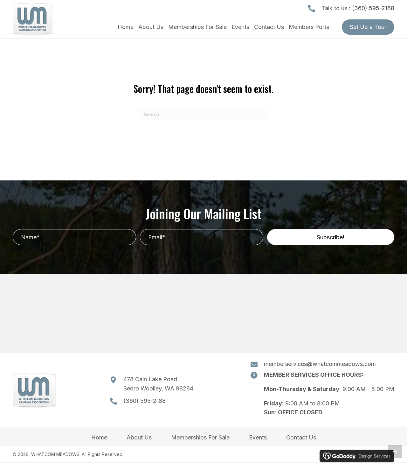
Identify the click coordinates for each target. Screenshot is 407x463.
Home (99, 437)
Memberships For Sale (200, 437)
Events (258, 437)
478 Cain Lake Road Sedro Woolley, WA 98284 (158, 384)
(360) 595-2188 (373, 8)
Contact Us (301, 437)
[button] (330, 237)
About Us (139, 437)
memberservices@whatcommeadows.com (320, 364)
